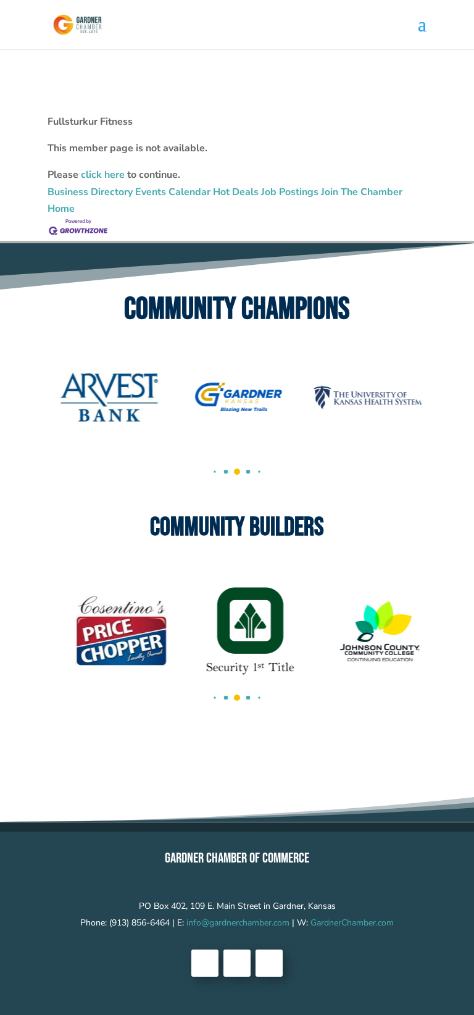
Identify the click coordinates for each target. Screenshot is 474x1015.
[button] (214, 471)
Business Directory (90, 192)
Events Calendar (172, 192)
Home (61, 208)
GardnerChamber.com (352, 923)
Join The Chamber (361, 192)
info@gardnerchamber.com (237, 923)
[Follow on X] (237, 963)
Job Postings (289, 192)
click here (103, 175)
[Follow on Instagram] (269, 963)
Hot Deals (236, 192)
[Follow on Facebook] (204, 963)
